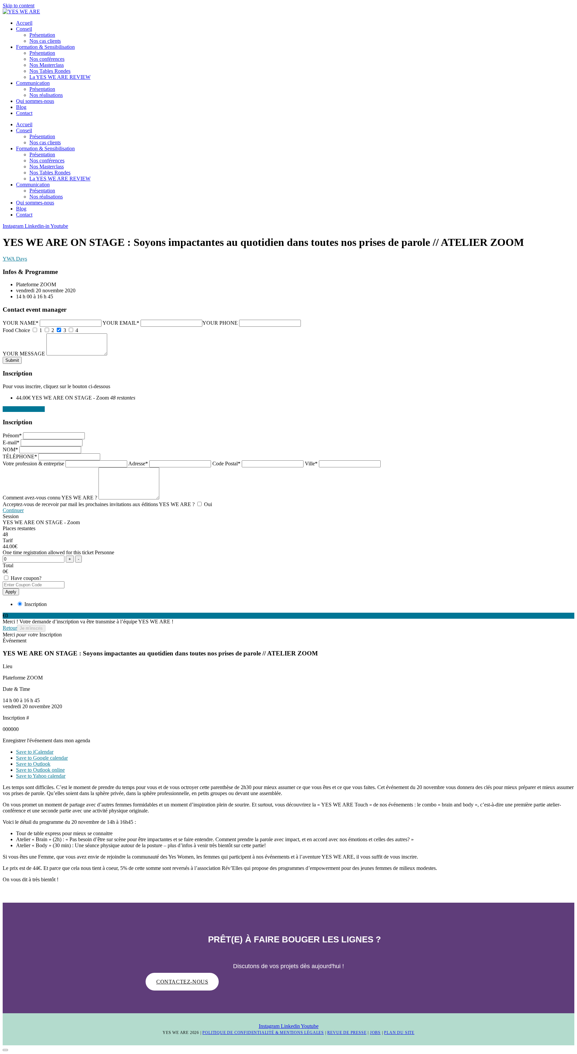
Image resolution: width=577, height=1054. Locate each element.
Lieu (7, 666)
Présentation (42, 35)
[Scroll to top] (5, 1050)
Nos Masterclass (46, 65)
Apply (10, 591)
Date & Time (16, 689)
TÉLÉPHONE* (20, 456)
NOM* (10, 449)
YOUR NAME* (20, 323)
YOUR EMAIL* (121, 323)
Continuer (13, 510)
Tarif (8, 540)
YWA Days (15, 259)
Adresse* (138, 463)
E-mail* (11, 442)
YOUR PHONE (220, 323)
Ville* (311, 463)
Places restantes (19, 528)
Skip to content (18, 5)
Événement (14, 640)
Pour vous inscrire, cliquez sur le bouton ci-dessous (56, 386)
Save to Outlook (33, 764)
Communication (33, 83)
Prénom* (12, 435)
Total (8, 565)
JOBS (375, 1032)
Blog (21, 107)
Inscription (35, 604)
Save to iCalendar (34, 752)
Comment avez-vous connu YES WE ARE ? (50, 497)
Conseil (24, 29)
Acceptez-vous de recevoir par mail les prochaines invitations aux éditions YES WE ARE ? (99, 504)
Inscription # (16, 718)
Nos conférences (46, 59)
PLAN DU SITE (399, 1032)
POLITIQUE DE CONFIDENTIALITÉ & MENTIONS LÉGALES (263, 1032)
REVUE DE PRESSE (346, 1032)
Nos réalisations (46, 95)
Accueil (24, 23)
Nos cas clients (45, 41)
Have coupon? (25, 578)
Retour (10, 628)
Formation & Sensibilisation (45, 47)
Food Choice (16, 330)
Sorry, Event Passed (24, 409)
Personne (104, 552)
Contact (24, 113)
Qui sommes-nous (35, 101)
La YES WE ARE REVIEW (59, 77)
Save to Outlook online (40, 770)
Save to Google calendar (42, 758)
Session (11, 516)
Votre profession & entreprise (33, 463)
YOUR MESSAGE (24, 353)
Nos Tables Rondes (49, 71)
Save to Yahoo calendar (40, 776)
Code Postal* (226, 463)
